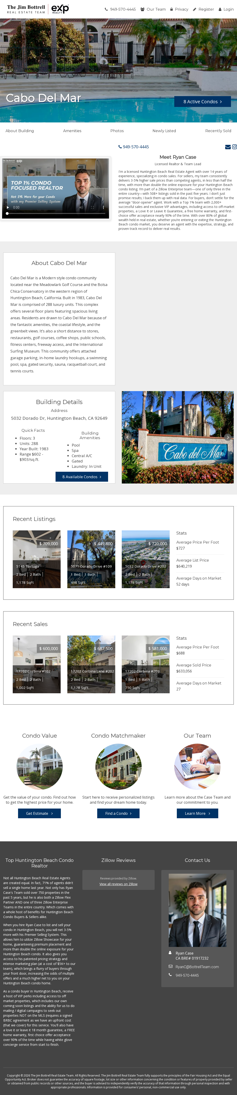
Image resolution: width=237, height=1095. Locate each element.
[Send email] (228, 146)
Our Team (156, 9)
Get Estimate (37, 813)
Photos (117, 131)
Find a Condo (116, 813)
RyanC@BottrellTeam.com (197, 967)
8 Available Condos (79, 476)
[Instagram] (234, 146)
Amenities (72, 131)
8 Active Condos (201, 101)
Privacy (181, 9)
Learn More (195, 813)
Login (229, 9)
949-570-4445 (123, 9)
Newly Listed (164, 131)
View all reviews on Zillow (118, 884)
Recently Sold (218, 131)
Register (206, 9)
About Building (20, 131)
